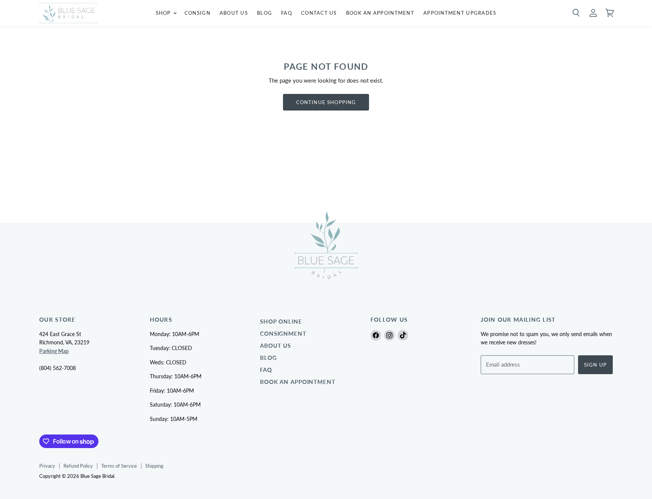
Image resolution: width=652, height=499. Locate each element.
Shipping (154, 466)
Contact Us (319, 13)
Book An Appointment (380, 13)
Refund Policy (78, 466)
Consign (198, 13)
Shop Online (281, 321)
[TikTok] (403, 335)
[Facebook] (376, 335)
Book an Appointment (297, 382)
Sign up (595, 365)
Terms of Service (119, 466)
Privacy (47, 466)
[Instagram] (389, 335)
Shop (164, 13)
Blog (264, 13)
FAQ (286, 13)
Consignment (283, 333)
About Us (234, 13)
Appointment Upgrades (460, 13)
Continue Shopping (326, 102)
